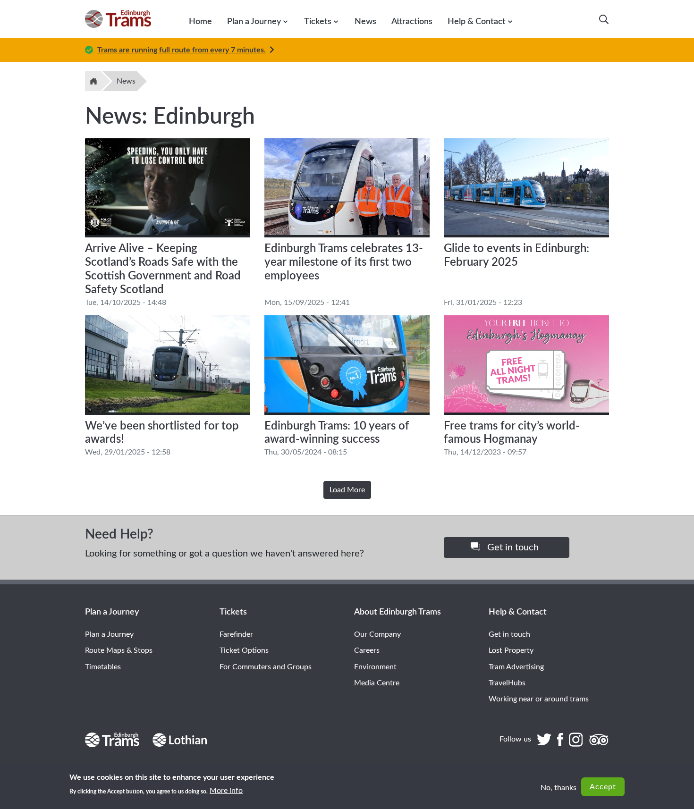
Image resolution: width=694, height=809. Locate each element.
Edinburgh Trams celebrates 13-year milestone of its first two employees (343, 262)
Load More (347, 490)
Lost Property (511, 650)
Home (200, 21)
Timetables (103, 667)
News (365, 21)
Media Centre (376, 683)
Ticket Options (244, 650)
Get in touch (512, 547)
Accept (603, 787)
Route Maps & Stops (118, 650)
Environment (375, 667)
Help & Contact (477, 21)
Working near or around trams (539, 699)
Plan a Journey (254, 21)
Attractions (411, 21)
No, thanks (558, 788)
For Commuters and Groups (266, 667)
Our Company (377, 634)
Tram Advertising (516, 667)
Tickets (317, 21)
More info (226, 790)
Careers (367, 650)
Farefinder (236, 634)
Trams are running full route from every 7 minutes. (181, 50)
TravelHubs (507, 683)
